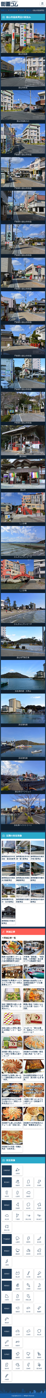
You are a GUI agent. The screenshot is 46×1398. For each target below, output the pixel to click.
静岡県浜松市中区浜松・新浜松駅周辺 (8, 858)
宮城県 (39, 1185)
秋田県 (7, 1196)
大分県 (18, 1368)
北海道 (18, 1173)
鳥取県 (18, 1345)
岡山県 (39, 1334)
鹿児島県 (39, 1368)
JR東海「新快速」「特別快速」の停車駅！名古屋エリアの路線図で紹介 (33, 959)
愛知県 (18, 1254)
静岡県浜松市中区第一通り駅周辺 (23, 858)
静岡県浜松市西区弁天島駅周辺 (8, 879)
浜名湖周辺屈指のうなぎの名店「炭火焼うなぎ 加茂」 (33, 1077)
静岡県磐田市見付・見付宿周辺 (8, 901)
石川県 (28, 1277)
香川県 (28, 1312)
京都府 (28, 1289)
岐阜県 (39, 1254)
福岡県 (18, 1357)
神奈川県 (6, 1230)
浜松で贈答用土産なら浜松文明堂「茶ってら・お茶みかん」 (11, 1006)
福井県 (39, 1277)
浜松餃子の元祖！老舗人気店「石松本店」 (11, 1147)
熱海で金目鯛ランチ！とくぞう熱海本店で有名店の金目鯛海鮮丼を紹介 (11, 959)
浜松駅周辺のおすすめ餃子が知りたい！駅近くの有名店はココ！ (11, 1101)
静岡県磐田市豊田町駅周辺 (23, 901)
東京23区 (28, 1219)
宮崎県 (28, 1368)
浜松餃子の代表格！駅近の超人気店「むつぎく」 (33, 1053)
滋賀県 (18, 1289)
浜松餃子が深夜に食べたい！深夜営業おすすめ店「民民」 (11, 1077)
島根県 (7, 1345)
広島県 (28, 1334)
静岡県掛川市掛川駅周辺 (8, 922)
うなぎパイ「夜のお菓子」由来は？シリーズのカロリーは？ (33, 1030)
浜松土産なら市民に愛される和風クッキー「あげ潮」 (11, 1030)
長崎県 (39, 1357)
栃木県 (28, 1208)
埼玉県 (7, 1219)
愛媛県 (39, 1312)
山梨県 (18, 1242)
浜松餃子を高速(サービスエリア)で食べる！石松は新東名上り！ (12, 982)
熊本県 (7, 1368)
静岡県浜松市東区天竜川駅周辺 (37, 858)
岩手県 (28, 1185)
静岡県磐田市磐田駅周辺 (37, 879)
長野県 (28, 1242)
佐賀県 (28, 1357)
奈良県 (18, 1300)
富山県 (18, 1277)
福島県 (28, 1196)
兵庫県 (7, 1300)
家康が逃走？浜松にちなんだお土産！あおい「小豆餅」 (33, 1006)
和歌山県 (28, 1300)
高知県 (7, 1323)
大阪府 (39, 1289)
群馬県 (39, 1208)
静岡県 (28, 1254)
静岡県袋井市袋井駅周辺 (37, 901)
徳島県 (18, 1312)
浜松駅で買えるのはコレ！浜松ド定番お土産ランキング (11, 1054)
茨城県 (18, 1208)
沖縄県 (7, 1379)
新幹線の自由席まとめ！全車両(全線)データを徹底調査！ (33, 983)
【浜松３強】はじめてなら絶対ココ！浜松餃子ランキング (33, 1101)
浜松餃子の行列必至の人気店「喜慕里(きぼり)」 (33, 1124)
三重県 (7, 1265)
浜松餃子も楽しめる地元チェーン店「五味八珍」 (11, 1124)
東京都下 (39, 1219)
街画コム (20, 1395)
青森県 (18, 1185)
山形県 (18, 1196)
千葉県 (18, 1219)
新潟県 (39, 1242)
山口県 (18, 1334)
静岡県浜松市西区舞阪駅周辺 (23, 879)
